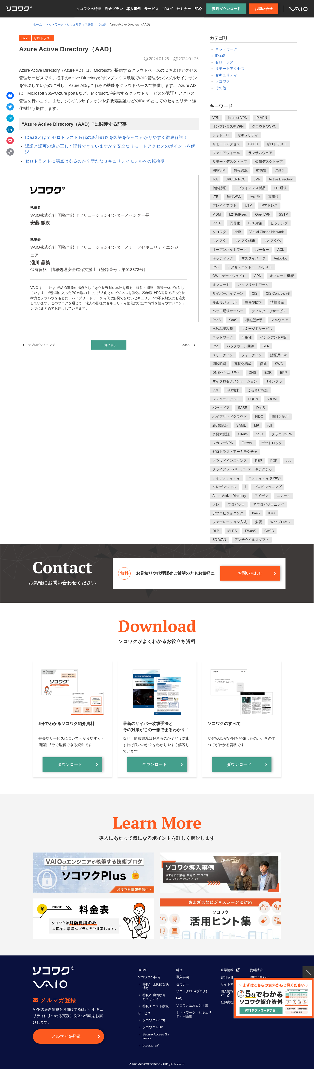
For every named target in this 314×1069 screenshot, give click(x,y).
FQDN (253, 399)
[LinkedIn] (10, 130)
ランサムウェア (260, 153)
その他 (220, 88)
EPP (283, 372)
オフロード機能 (282, 276)
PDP (273, 460)
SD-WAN (219, 540)
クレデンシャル (224, 487)
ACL (280, 249)
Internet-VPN (237, 118)
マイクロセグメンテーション (234, 381)
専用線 (273, 197)
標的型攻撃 (254, 320)
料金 (179, 970)
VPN (216, 118)
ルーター (262, 249)
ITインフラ (273, 381)
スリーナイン (222, 355)
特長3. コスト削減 (156, 1006)
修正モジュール (224, 302)
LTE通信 (280, 188)
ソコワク (222, 81)
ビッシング (279, 223)
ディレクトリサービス (269, 311)
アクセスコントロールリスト (249, 267)
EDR (268, 372)
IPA (215, 179)
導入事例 (133, 9)
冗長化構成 (242, 364)
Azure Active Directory (229, 496)
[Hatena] (10, 118)
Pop (215, 346)
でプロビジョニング (268, 504)
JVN (257, 179)
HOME (142, 970)
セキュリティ (226, 75)
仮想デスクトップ (269, 161)
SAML (241, 425)
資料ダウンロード (226, 9)
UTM (248, 205)
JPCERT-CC (235, 179)
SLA (266, 346)
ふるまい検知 (258, 390)
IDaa (271, 513)
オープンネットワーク (229, 249)
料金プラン (114, 9)
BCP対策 (255, 223)
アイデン (261, 496)
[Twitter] (10, 107)
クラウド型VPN (264, 126)
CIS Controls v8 (278, 293)
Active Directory (281, 179)
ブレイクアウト (224, 205)
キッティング (222, 258)
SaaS (233, 320)
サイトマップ (230, 984)
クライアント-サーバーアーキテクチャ (242, 469)
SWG (279, 364)
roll (269, 425)
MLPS (232, 531)
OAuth (243, 434)
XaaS (186, 345)
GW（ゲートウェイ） (229, 276)
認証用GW (278, 355)
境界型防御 (253, 302)
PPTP (216, 223)
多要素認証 (221, 434)
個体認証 (219, 188)
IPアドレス (269, 205)
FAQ (198, 9)
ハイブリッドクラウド (229, 416)
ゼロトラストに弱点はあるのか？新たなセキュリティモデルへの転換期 (95, 161)
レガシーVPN (222, 443)
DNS (252, 372)
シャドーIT (220, 135)
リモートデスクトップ (229, 161)
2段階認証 (220, 425)
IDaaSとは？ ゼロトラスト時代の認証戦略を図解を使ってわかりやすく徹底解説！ (106, 137)
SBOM (271, 399)
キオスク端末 (244, 240)
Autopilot (280, 258)
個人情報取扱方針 (232, 993)
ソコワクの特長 (89, 9)
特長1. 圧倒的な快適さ (156, 986)
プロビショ (236, 504)
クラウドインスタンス (229, 460)
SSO (259, 434)
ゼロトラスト (226, 62)
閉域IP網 (219, 364)
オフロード (221, 285)
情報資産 (277, 302)
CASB (269, 531)
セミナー (184, 9)
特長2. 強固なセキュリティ (154, 997)
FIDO (259, 416)
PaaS (216, 320)
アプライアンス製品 (249, 188)
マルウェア (279, 320)
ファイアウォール (226, 153)
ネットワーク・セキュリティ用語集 (193, 1014)
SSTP (283, 214)
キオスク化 (272, 240)
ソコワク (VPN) (154, 1020)
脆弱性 (261, 170)
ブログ (167, 9)
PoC (215, 267)
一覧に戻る (108, 345)
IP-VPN (261, 118)
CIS (254, 293)
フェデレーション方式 (229, 522)
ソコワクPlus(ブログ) (191, 991)
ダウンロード (69, 764)
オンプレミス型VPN (228, 126)
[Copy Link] (10, 152)
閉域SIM (219, 170)
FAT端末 (232, 390)
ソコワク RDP (153, 1027)
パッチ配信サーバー (227, 311)
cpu (288, 460)
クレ (215, 504)
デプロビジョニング (41, 345)
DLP (215, 531)
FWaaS (250, 531)
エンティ (283, 496)
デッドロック (271, 443)
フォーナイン (251, 355)
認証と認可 (280, 416)
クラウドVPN (281, 434)
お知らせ (227, 977)
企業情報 (227, 970)
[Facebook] (10, 96)
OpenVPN (263, 214)
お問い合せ (264, 9)
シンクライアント (226, 399)
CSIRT (279, 170)
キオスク (219, 240)
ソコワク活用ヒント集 (192, 1005)
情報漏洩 (241, 170)
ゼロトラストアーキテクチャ (234, 451)
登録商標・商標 (232, 1002)
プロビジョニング (268, 487)
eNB (237, 232)
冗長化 (235, 223)
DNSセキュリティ (226, 372)
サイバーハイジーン (227, 293)
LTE (215, 197)
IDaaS (220, 56)
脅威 (263, 364)
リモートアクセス (230, 69)
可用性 (246, 337)
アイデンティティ (226, 478)
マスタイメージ (253, 258)
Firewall (247, 443)
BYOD (253, 144)
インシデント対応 (274, 337)
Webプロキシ (280, 522)
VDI (215, 390)
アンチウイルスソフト (251, 540)
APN (257, 276)
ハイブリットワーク (253, 285)
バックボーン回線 (240, 346)
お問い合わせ (250, 573)
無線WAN (234, 197)
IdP (256, 425)
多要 (258, 522)
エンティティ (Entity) (264, 478)
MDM (216, 214)
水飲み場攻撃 (222, 329)
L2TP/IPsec (238, 214)
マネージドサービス (256, 329)
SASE (242, 408)
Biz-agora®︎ (151, 1045)
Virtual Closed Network (266, 232)
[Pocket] (10, 141)
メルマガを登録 (65, 1036)
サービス (151, 9)
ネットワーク (226, 49)
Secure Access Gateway (156, 1036)
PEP (258, 460)
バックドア (221, 408)
